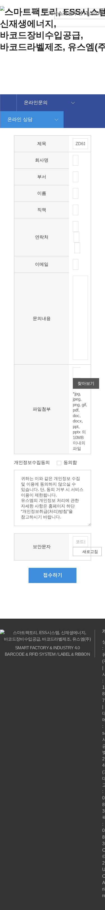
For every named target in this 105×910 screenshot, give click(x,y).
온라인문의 (36, 102)
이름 (41, 193)
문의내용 (42, 318)
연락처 (41, 237)
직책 (41, 209)
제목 (41, 143)
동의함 (70, 462)
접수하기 (52, 575)
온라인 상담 (19, 119)
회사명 (41, 160)
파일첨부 (42, 409)
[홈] (8, 102)
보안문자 (42, 546)
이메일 (41, 264)
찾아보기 (86, 383)
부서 (41, 176)
